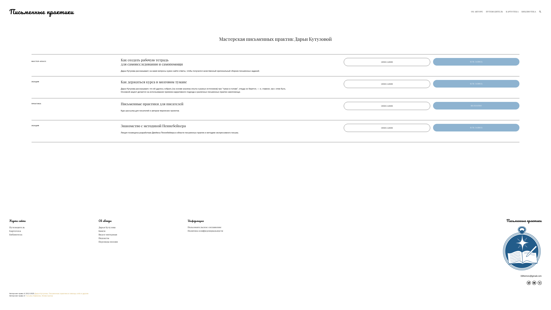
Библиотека (15, 234)
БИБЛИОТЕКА (529, 11)
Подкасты (104, 238)
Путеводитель (17, 227)
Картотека (15, 231)
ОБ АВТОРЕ (477, 11)
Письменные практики (41, 12)
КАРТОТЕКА (512, 11)
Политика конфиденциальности (205, 230)
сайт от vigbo (275, 303)
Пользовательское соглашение (204, 227)
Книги (102, 231)
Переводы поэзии (108, 241)
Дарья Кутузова (107, 227)
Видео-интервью (108, 234)
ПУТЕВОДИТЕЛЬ (494, 11)
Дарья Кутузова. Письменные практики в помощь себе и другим (61, 293)
